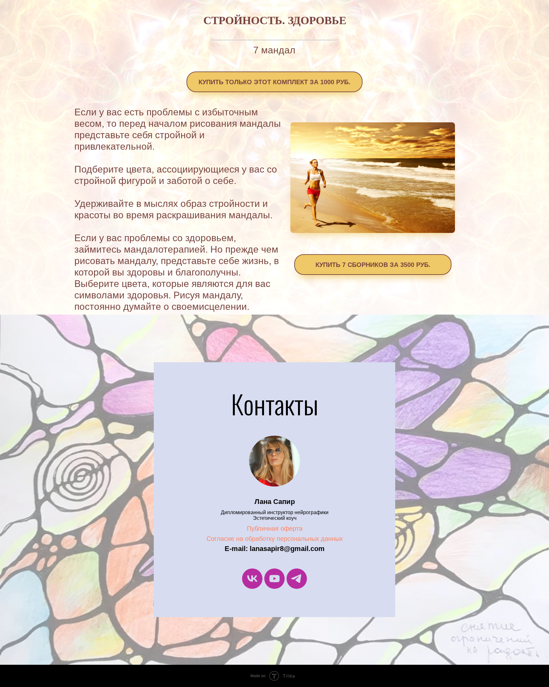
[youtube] (274, 578)
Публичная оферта (274, 528)
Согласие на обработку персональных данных (275, 538)
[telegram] (297, 578)
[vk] (252, 578)
